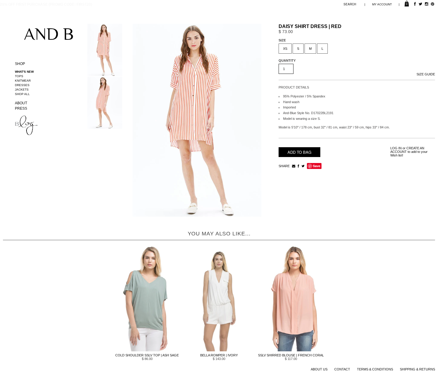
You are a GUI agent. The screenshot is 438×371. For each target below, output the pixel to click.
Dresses (22, 85)
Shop (20, 64)
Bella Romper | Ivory (219, 355)
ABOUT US (319, 369)
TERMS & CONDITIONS (375, 369)
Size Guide (426, 74)
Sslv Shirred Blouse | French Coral (291, 355)
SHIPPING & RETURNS (417, 369)
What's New (24, 71)
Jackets (22, 89)
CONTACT (342, 369)
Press (21, 108)
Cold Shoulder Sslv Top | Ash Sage (147, 355)
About (21, 103)
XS (285, 48)
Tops (19, 76)
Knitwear (23, 80)
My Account (382, 4)
